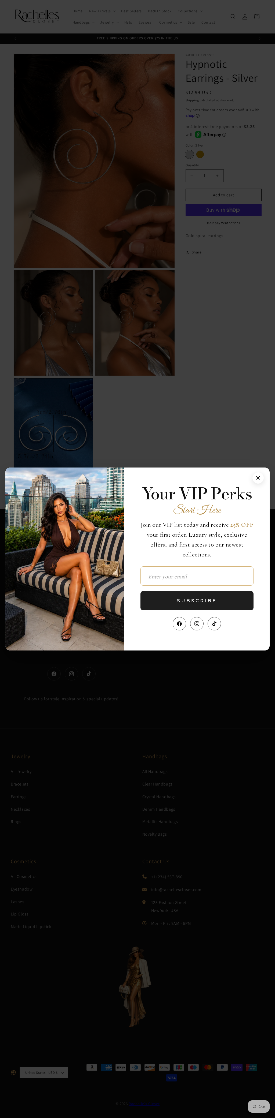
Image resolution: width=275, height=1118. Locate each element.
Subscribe (197, 600)
